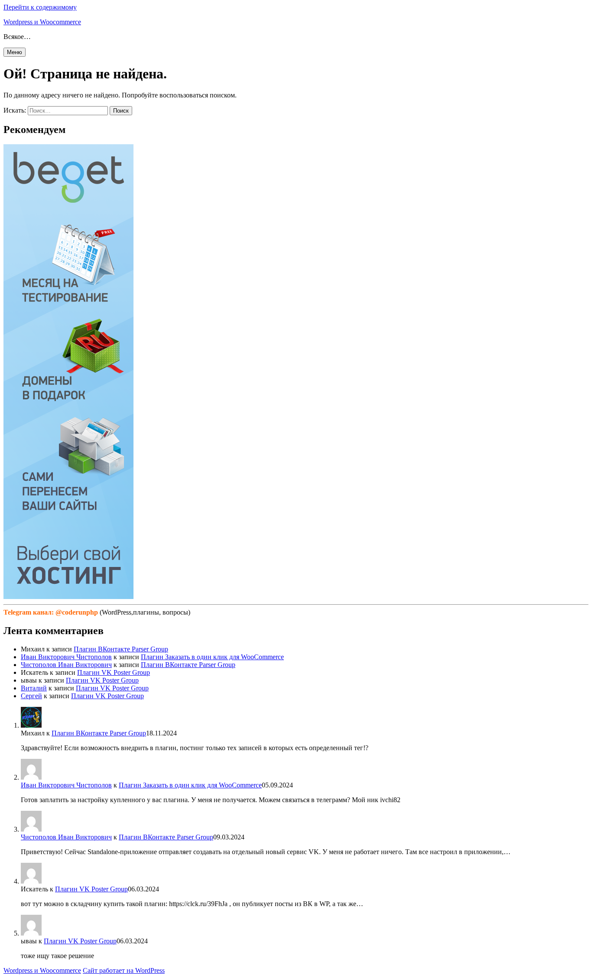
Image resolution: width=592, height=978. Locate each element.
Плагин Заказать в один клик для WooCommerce (212, 657)
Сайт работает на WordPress (124, 970)
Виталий (34, 688)
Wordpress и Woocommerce (42, 22)
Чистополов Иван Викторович (66, 664)
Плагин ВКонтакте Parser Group (121, 649)
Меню (14, 52)
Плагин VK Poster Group (113, 672)
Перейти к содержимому (40, 7)
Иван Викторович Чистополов (66, 657)
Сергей (31, 695)
